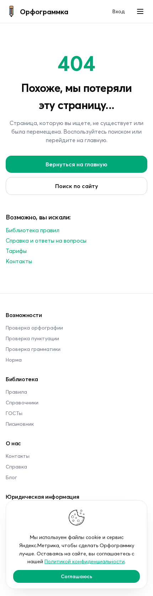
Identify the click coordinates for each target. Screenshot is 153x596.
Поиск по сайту (76, 186)
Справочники (22, 402)
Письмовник (20, 423)
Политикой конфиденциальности (84, 561)
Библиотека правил (32, 230)
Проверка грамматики (33, 349)
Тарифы (16, 250)
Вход (118, 11)
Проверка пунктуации (32, 338)
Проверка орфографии (34, 327)
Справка (16, 466)
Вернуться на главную (76, 164)
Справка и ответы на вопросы (46, 240)
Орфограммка (44, 11)
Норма (14, 359)
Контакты (19, 261)
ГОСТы (14, 413)
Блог (11, 477)
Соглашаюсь (76, 576)
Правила (16, 391)
